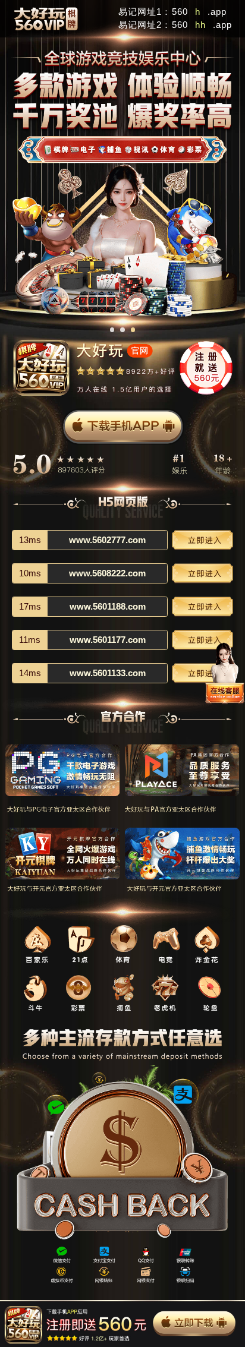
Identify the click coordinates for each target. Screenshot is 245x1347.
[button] (112, 329)
